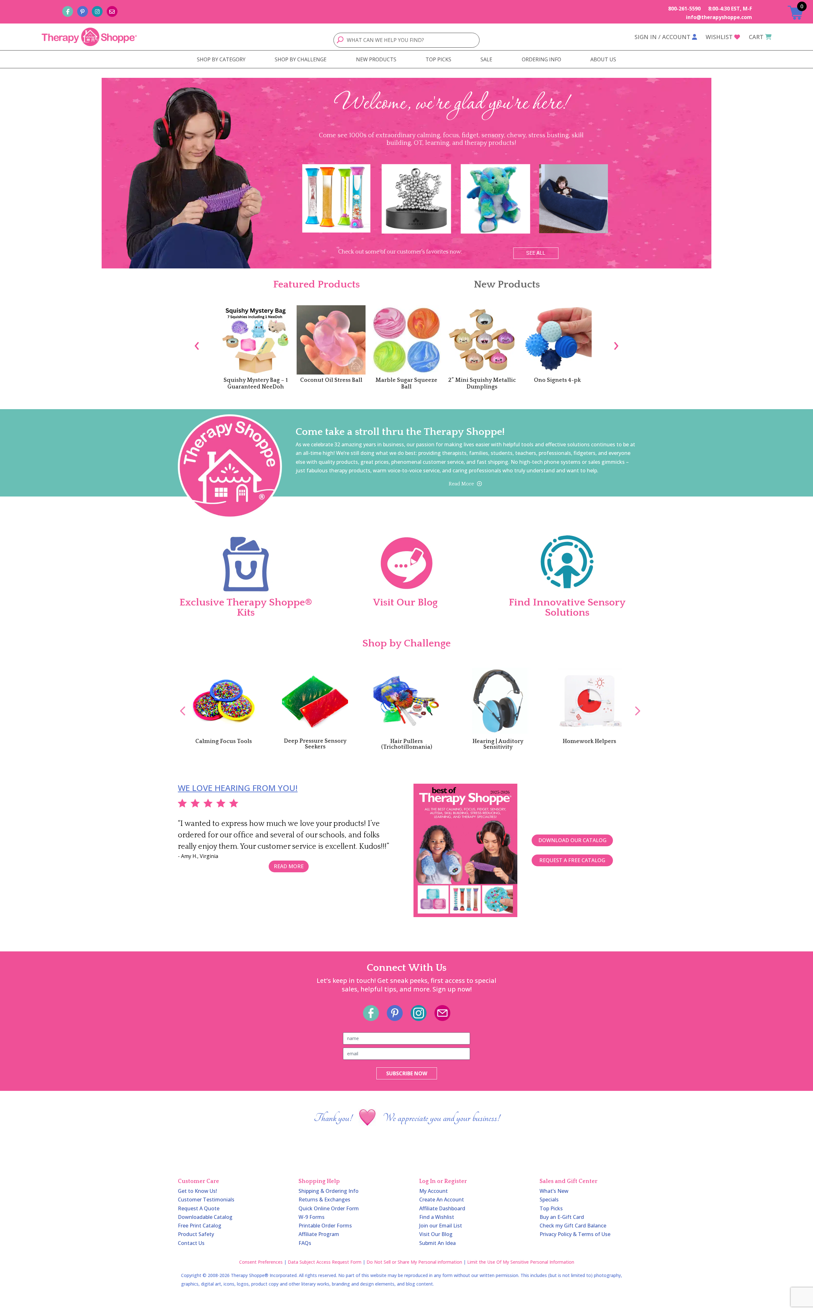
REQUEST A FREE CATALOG (572, 860)
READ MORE (289, 866)
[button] (10, 173)
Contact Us (191, 1243)
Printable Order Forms (325, 1225)
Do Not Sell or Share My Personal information (414, 1262)
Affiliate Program (319, 1234)
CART (756, 37)
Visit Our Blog (436, 1234)
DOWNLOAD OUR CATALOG (572, 840)
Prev (179, 704)
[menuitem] (221, 59)
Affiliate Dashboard (442, 1208)
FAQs (305, 1243)
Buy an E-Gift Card (562, 1216)
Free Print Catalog (199, 1225)
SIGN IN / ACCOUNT (662, 37)
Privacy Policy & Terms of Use (575, 1234)
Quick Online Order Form (329, 1208)
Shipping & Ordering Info (329, 1190)
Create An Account (441, 1199)
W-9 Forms (312, 1216)
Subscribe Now (406, 1073)
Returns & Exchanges (324, 1199)
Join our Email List (440, 1225)
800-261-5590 (684, 8)
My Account (433, 1190)
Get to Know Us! (197, 1190)
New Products (507, 284)
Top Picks (551, 1208)
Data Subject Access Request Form (324, 1262)
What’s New (554, 1190)
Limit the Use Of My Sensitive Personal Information (520, 1262)
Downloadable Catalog (205, 1216)
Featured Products (316, 284)
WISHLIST (719, 37)
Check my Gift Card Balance (573, 1225)
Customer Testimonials (206, 1199)
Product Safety (196, 1234)
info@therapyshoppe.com (719, 17)
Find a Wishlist (436, 1216)
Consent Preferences (261, 1262)
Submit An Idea (437, 1243)
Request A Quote (198, 1208)
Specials (549, 1199)
